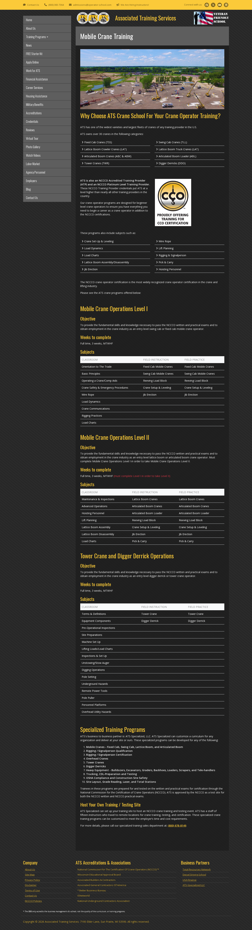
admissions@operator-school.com (92, 4)
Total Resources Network (197, 869)
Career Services (34, 87)
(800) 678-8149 (177, 825)
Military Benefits (34, 104)
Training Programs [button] (36, 37)
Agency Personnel (35, 172)
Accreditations (34, 113)
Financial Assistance (37, 79)
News (29, 45)
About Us (31, 28)
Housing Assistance (36, 96)
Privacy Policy (32, 880)
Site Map (30, 874)
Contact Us (33, 4)
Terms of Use (32, 890)
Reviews (30, 130)
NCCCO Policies (33, 901)
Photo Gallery (33, 147)
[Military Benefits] (211, 18)
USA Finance (189, 880)
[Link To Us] (226, 5)
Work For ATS (33, 70)
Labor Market (33, 164)
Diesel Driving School (194, 874)
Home (29, 20)
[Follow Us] (206, 5)
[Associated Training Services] (93, 18)
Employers (31, 181)
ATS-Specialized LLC (194, 885)
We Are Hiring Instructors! (135, 4)
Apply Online (32, 62)
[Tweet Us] (213, 5)
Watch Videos (33, 155)
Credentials (32, 121)
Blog (28, 189)
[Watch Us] (219, 5)
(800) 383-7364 (56, 4)
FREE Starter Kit (34, 54)
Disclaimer (31, 885)
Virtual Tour (32, 138)
